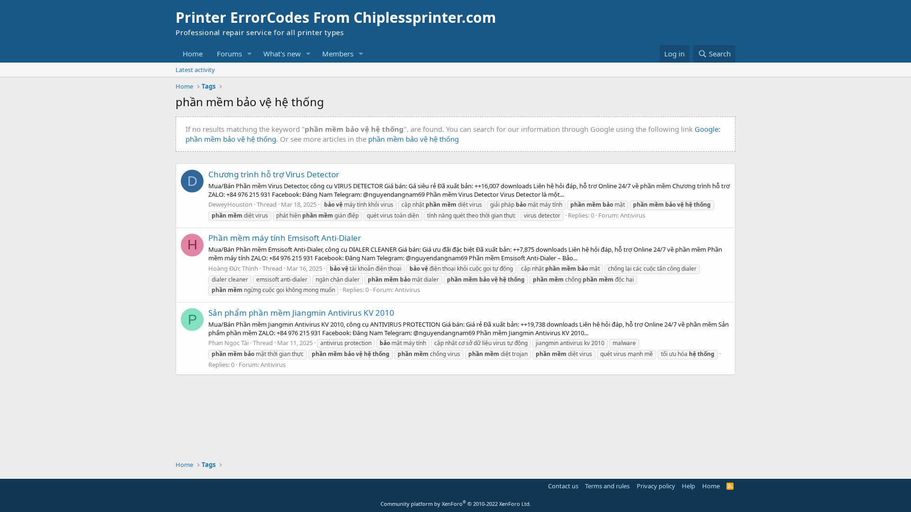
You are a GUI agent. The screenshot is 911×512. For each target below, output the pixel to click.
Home (193, 53)
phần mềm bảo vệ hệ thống (413, 139)
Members (337, 53)
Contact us (563, 486)
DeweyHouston (230, 204)
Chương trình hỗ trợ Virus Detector (273, 174)
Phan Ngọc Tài (228, 342)
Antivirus (632, 215)
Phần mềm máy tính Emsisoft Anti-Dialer (284, 237)
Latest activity (195, 69)
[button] (249, 54)
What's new (282, 53)
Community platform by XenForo (456, 503)
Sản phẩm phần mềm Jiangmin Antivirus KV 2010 (301, 312)
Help (688, 486)
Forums (229, 53)
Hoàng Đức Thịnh (233, 268)
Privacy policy (656, 486)
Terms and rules (607, 486)
